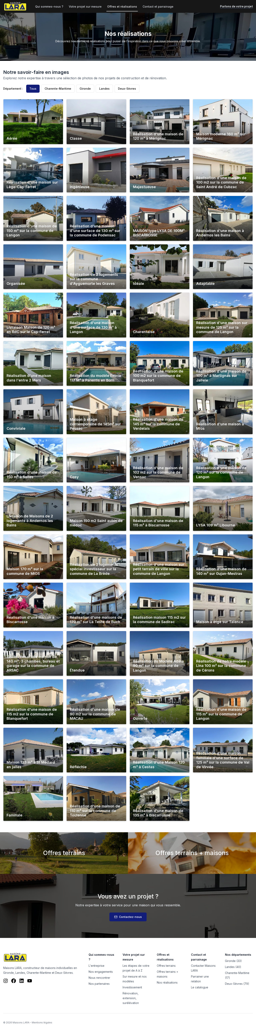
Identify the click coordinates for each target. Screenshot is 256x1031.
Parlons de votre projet (236, 6)
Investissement (132, 987)
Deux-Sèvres (127, 88)
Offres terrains (166, 965)
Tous (32, 88)
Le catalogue (199, 987)
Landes (104, 88)
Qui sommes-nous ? (49, 6)
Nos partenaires (99, 983)
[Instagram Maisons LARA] (5, 980)
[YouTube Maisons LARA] (29, 980)
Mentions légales (42, 1022)
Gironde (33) (233, 961)
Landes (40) (233, 967)
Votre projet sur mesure (85, 6)
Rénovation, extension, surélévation (131, 998)
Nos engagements (101, 971)
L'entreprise (96, 965)
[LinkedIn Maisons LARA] (21, 980)
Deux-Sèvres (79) (237, 983)
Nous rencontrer (99, 977)
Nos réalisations (167, 982)
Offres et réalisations (122, 6)
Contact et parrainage (158, 6)
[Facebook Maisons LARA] (13, 980)
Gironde (85, 88)
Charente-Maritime (58, 88)
